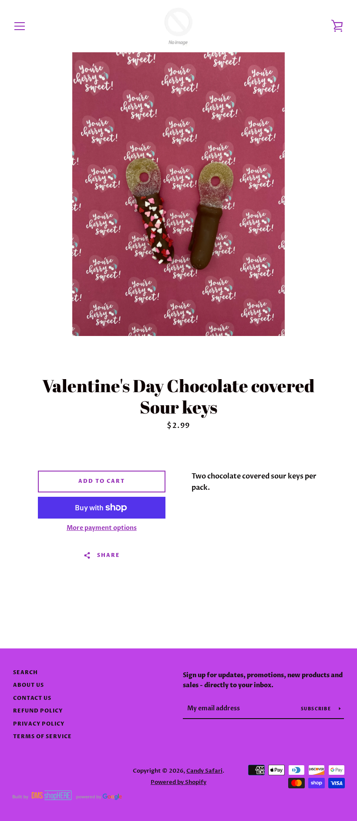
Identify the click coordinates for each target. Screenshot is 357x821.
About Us (28, 685)
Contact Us (32, 698)
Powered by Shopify (178, 782)
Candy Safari (204, 771)
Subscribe (317, 709)
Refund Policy (38, 711)
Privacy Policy (38, 724)
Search (25, 672)
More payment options (102, 528)
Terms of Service (42, 736)
